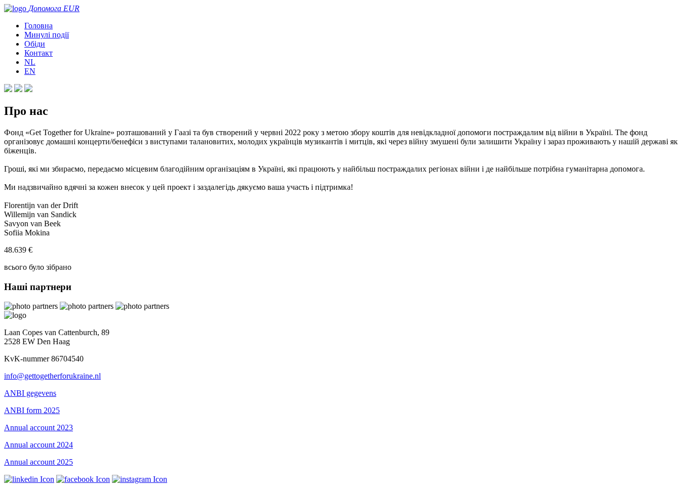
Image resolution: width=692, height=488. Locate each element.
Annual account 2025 (38, 462)
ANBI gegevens (30, 393)
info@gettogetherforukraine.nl (52, 376)
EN (29, 71)
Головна (38, 25)
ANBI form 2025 (32, 410)
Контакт (38, 53)
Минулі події (46, 34)
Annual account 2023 (38, 427)
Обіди (34, 43)
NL (29, 62)
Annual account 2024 (38, 444)
